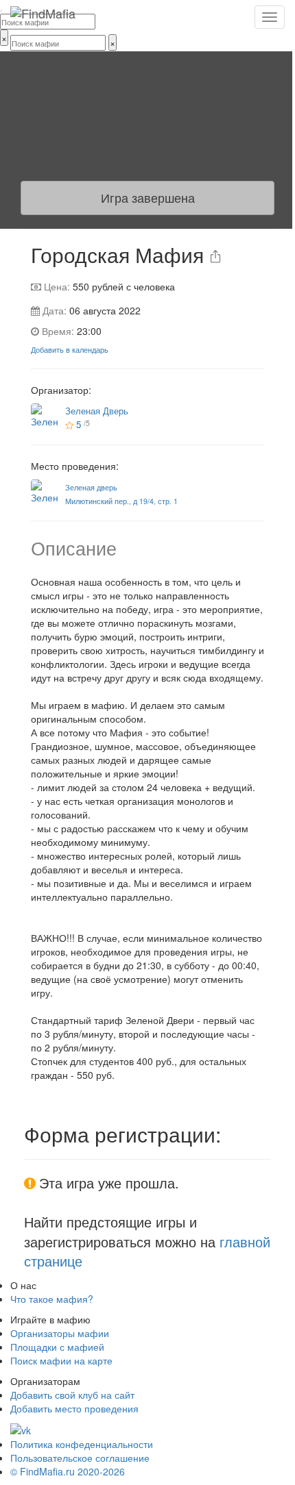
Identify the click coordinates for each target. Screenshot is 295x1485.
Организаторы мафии (59, 1333)
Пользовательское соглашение (80, 1457)
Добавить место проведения (74, 1408)
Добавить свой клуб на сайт (72, 1394)
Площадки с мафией (57, 1346)
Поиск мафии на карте (61, 1360)
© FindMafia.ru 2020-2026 (67, 1471)
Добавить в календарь (69, 350)
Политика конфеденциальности (81, 1444)
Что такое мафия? (51, 1299)
